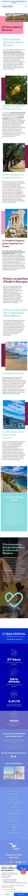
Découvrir (14, 783)
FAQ (14, 830)
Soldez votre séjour (14, 821)
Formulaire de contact (14, 832)
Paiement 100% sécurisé (14, 856)
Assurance (14, 816)
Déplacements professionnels (14, 802)
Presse (14, 804)
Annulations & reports (14, 818)
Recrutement (14, 807)
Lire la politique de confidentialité (9, 889)
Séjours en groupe (14, 797)
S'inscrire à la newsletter (14, 746)
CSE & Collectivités (14, 799)
